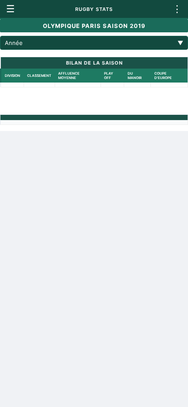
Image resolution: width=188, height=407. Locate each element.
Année (94, 42)
